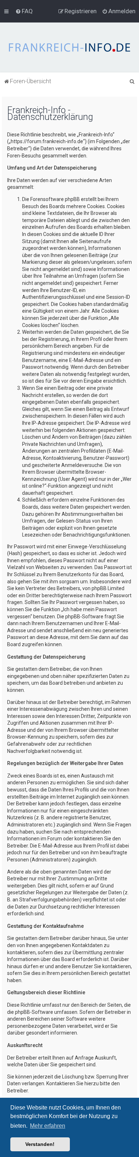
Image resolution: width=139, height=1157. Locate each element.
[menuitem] (24, 11)
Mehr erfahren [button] (47, 1126)
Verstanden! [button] (40, 1144)
